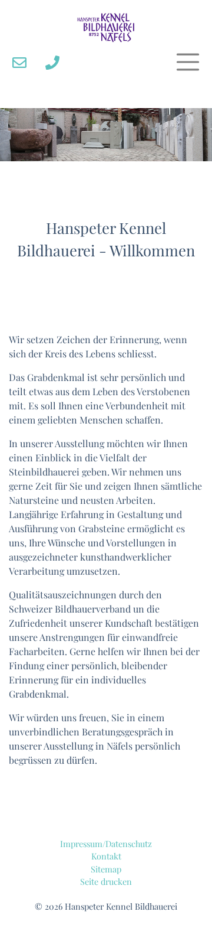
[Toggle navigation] (188, 62)
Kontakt (106, 856)
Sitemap (106, 869)
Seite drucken (106, 881)
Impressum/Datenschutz (106, 843)
